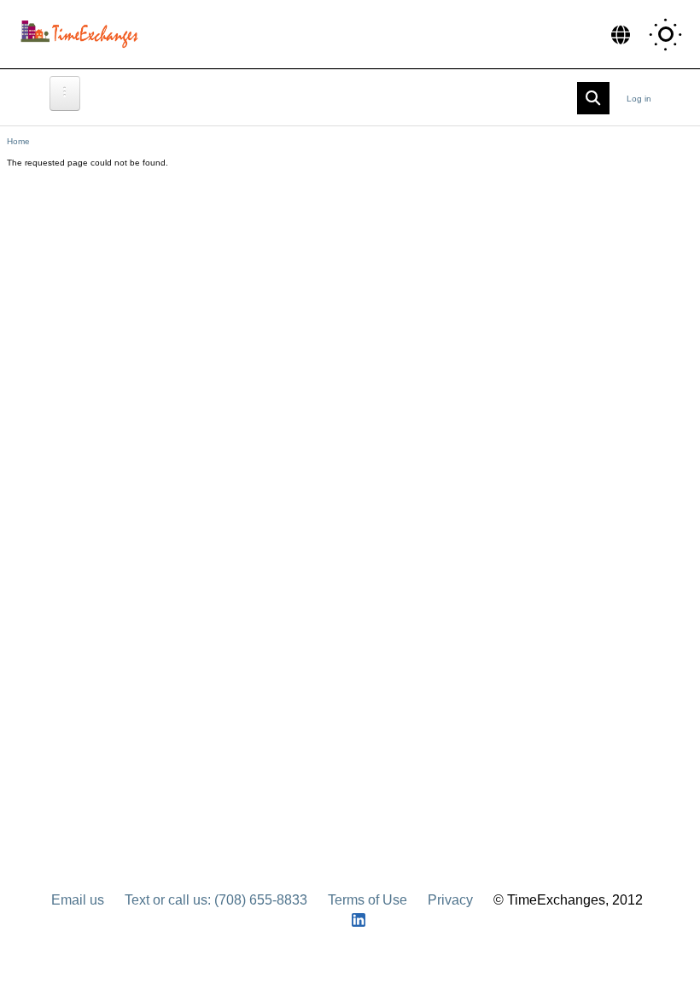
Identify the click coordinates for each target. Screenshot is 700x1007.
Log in (639, 98)
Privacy (450, 900)
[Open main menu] (65, 93)
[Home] (84, 34)
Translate (621, 34)
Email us (77, 900)
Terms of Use (367, 900)
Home (18, 141)
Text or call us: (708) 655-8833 (216, 900)
